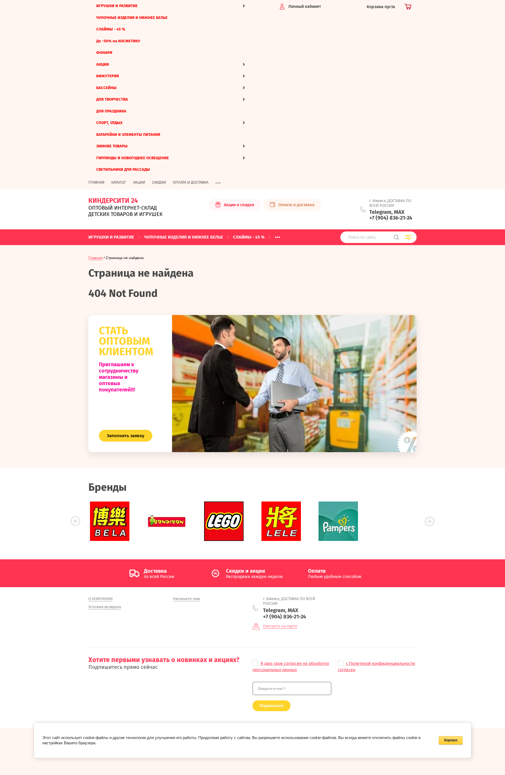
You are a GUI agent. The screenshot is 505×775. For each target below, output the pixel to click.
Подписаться (271, 705)
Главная (95, 258)
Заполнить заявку (125, 435)
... (277, 235)
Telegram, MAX (387, 212)
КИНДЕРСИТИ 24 (113, 201)
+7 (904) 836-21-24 (390, 218)
